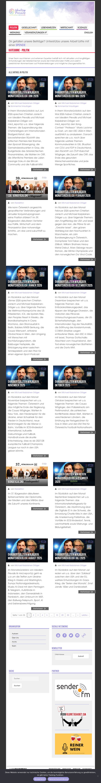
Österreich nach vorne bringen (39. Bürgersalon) (25, 193)
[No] (97, 776)
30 (68, 615)
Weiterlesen (38, 169)
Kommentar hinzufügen (21, 106)
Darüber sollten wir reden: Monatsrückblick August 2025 (25, 556)
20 (62, 615)
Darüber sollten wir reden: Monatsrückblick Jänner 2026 (25, 283)
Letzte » (85, 615)
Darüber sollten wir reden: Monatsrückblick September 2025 (71, 478)
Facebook (64, 635)
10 (57, 615)
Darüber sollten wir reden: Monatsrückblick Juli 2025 (70, 556)
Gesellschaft (29, 27)
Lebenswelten (48, 27)
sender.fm (84, 635)
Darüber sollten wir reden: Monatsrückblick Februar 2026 (72, 193)
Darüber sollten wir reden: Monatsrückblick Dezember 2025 (73, 283)
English (88, 32)
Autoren (15, 633)
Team (14, 646)
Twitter (71, 635)
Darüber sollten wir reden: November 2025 (23, 383)
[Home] (17, 12)
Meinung (15, 32)
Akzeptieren (40, 779)
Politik (13, 27)
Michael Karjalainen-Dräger (27, 103)
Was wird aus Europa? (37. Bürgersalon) (22, 480)
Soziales (82, 27)
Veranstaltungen (34, 32)
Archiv (14, 642)
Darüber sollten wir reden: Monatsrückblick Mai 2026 (70, 94)
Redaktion (19, 202)
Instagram (77, 635)
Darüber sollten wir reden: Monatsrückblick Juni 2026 (23, 94)
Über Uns (15, 638)
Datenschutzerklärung (58, 779)
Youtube (58, 635)
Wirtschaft (66, 27)
